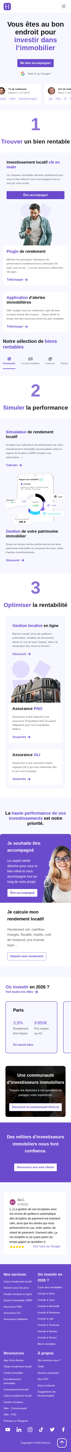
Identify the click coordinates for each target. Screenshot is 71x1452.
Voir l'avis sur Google (39, 1246)
